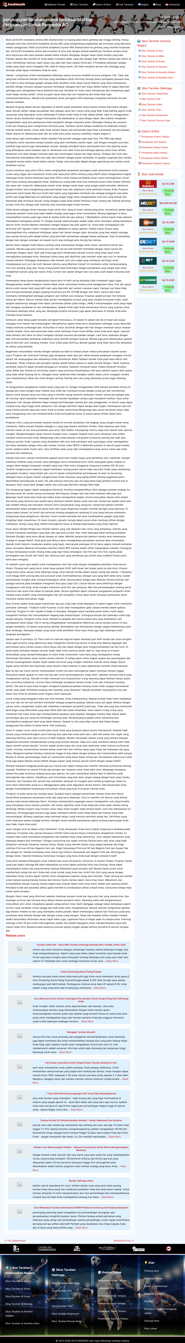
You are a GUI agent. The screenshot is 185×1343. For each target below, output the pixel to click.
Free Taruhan (125, 4)
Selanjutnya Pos (124, 1240)
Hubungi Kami (151, 1320)
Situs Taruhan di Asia (152, 50)
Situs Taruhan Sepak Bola (154, 93)
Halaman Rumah (56, 4)
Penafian (148, 1301)
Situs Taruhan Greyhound (154, 115)
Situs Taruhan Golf (150, 99)
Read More (112, 961)
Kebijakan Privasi (153, 1278)
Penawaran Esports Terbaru (155, 163)
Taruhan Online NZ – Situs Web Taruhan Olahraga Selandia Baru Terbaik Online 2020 (81, 944)
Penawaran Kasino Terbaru (155, 136)
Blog (158, 4)
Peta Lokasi (150, 1328)
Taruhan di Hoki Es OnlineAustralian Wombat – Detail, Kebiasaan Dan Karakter (81, 1120)
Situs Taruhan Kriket (151, 104)
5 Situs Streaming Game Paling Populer (81, 971)
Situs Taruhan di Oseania (154, 66)
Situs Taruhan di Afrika (152, 56)
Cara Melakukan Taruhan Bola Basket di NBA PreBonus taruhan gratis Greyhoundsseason (81, 1207)
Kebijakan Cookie (153, 1293)
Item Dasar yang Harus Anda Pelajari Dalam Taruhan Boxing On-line (81, 1062)
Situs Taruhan (80, 4)
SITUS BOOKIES (79, 1340)
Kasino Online (103, 4)
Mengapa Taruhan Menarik (81, 1032)
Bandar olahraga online (81, 1180)
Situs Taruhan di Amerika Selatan (158, 72)
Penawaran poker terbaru (154, 152)
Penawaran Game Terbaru (154, 158)
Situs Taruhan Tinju (151, 109)
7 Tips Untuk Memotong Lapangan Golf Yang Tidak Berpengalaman (81, 1093)
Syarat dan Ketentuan (156, 1286)
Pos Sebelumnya (15, 1240)
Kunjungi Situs (169, 192)
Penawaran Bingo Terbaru (154, 147)
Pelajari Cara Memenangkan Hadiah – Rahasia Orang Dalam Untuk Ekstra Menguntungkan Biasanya (81, 1148)
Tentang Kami (151, 1270)
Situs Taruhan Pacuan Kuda (155, 120)
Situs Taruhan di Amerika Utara (157, 77)
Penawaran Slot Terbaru (153, 142)
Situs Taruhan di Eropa (153, 61)
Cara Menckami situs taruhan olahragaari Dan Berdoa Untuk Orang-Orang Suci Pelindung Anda (81, 1000)
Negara (144, 4)
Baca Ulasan (148, 191)
